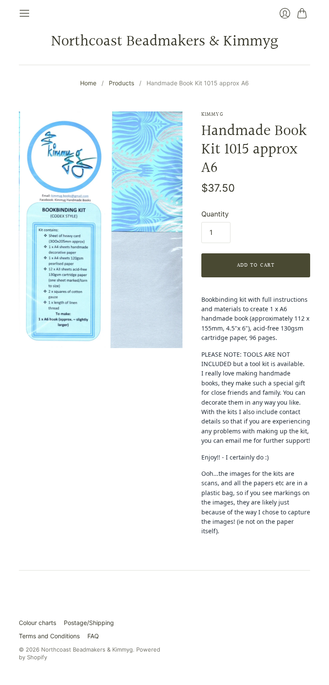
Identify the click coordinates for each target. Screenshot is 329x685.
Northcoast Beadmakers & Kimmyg (164, 42)
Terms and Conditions (49, 636)
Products (121, 83)
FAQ (93, 636)
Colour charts (37, 622)
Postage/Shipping (89, 622)
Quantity (215, 214)
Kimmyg (212, 115)
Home (88, 83)
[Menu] (24, 13)
